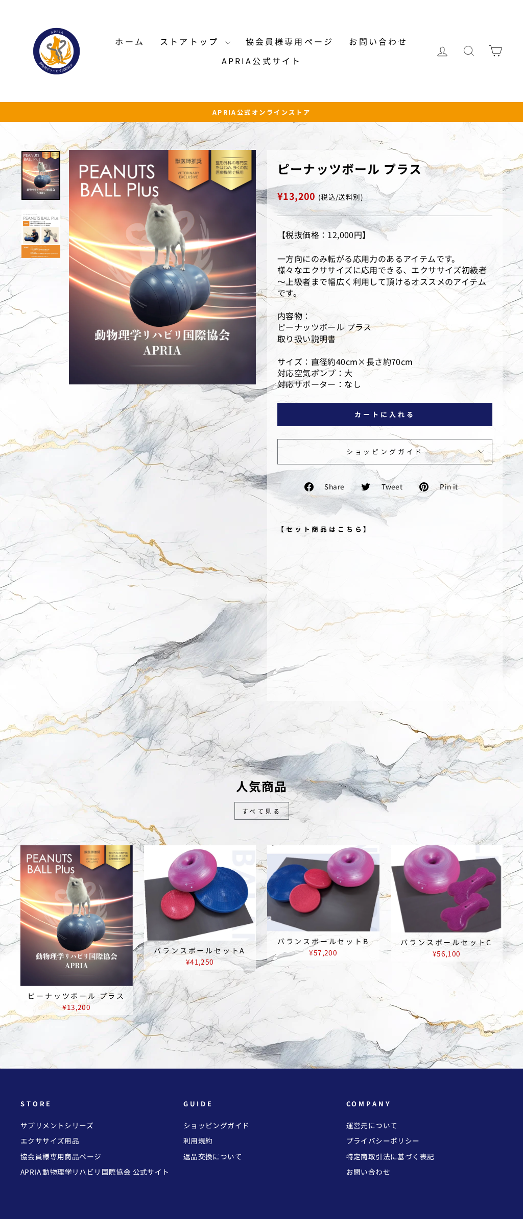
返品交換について (212, 1156)
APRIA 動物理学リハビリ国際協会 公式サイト (95, 1171)
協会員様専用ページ (290, 41)
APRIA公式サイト (262, 61)
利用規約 (198, 1140)
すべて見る (261, 811)
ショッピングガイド (385, 451)
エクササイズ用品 (49, 1140)
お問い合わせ (378, 41)
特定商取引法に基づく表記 (390, 1156)
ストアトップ (191, 41)
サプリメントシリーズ (56, 1125)
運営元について (372, 1125)
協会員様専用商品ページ (60, 1156)
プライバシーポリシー (383, 1140)
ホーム (130, 41)
